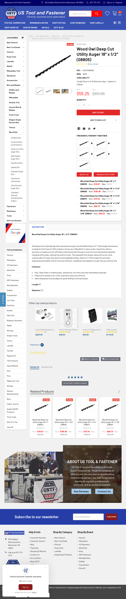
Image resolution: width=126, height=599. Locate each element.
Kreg (9, 275)
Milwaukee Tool (13, 71)
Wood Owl (13, 132)
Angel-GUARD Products (12, 410)
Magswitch (11, 356)
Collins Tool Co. (13, 404)
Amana (10, 310)
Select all (84, 174)
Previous (32, 91)
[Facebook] (79, 128)
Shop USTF (34, 561)
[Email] (84, 128)
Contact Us (104, 491)
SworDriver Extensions (15, 179)
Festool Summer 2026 (14, 23)
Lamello (10, 61)
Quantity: (82, 100)
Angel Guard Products (63, 554)
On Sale (45, 27)
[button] (15, 233)
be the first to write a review (75, 383)
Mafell (9, 66)
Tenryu (12, 127)
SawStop (10, 305)
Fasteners (11, 206)
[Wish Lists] (108, 13)
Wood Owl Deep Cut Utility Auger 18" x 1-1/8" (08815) (110, 422)
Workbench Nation (39, 23)
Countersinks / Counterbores (17, 143)
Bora (9, 399)
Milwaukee (13, 97)
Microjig (10, 330)
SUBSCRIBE (111, 517)
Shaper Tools (12, 335)
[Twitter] (94, 128)
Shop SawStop (11, 27)
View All (10, 427)
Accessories (12, 80)
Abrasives (11, 76)
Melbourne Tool (13, 381)
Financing (34, 548)
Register (119, 2)
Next (71, 91)
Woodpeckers (12, 285)
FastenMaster (12, 366)
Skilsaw (10, 386)
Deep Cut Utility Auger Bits (17, 150)
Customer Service (37, 541)
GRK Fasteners (13, 280)
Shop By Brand (30, 27)
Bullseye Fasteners (14, 320)
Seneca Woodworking (12, 392)
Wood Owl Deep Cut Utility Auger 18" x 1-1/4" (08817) (87, 422)
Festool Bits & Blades (15, 108)
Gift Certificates (14, 220)
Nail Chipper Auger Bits (16, 157)
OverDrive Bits (17, 163)
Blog (32, 544)
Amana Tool (14, 102)
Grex (8, 371)
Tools (9, 216)
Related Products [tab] (42, 391)
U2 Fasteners (12, 265)
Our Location (35, 558)
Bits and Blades (13, 85)
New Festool (12, 42)
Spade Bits (15, 167)
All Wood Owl (16, 138)
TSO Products (12, 361)
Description (38, 227)
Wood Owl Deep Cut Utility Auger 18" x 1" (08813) (40, 422)
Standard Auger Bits (17, 172)
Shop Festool (59, 23)
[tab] (34, 367)
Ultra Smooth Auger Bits (16, 186)
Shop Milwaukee (78, 23)
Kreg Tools (11, 57)
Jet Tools (11, 300)
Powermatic (12, 295)
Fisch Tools (14, 115)
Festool (10, 52)
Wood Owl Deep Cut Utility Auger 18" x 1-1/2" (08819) (63, 422)
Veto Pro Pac (12, 422)
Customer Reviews (38, 537)
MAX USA (10, 315)
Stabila (9, 290)
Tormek (10, 350)
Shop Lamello (96, 23)
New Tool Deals (13, 47)
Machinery (11, 211)
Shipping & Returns (38, 551)
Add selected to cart (106, 174)
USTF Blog (59, 27)
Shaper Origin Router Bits (15, 121)
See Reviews (81, 491)
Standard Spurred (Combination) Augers (16, 196)
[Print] (89, 128)
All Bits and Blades (14, 91)
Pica (8, 376)
